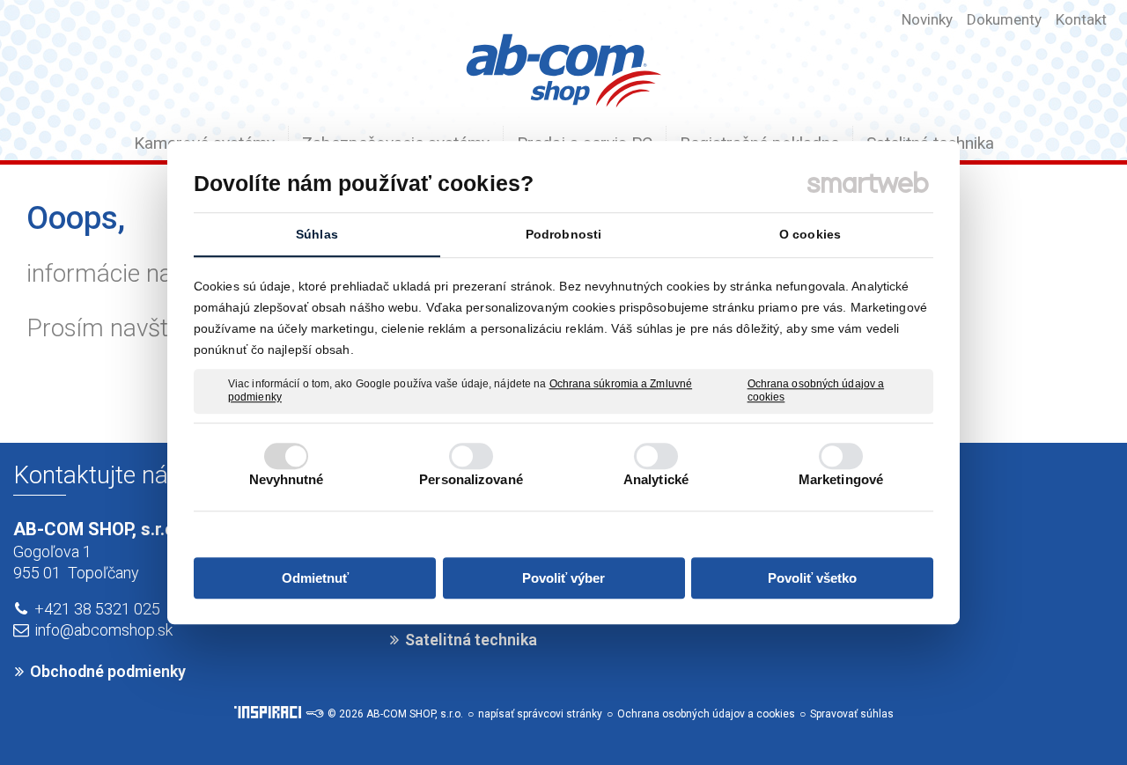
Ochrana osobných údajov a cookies (816, 391)
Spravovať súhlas (852, 714)
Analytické (656, 479)
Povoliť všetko (812, 577)
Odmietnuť (315, 577)
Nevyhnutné (286, 479)
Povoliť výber (563, 577)
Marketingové (841, 479)
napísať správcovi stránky (540, 714)
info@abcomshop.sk (103, 630)
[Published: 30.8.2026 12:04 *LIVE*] (314, 714)
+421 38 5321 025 (97, 608)
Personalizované (471, 479)
